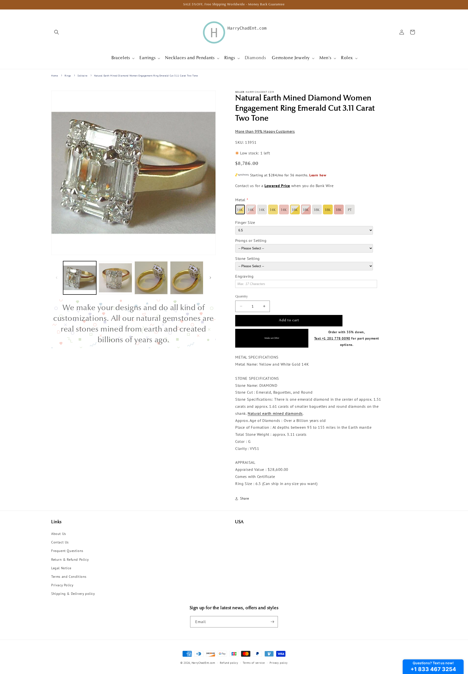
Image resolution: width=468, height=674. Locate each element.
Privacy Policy (62, 585)
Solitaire (82, 75)
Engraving (244, 276)
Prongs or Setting (250, 240)
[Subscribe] (272, 621)
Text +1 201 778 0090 (332, 338)
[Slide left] (56, 277)
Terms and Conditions (69, 576)
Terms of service (254, 663)
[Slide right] (210, 277)
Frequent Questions (67, 551)
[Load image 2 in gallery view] (115, 277)
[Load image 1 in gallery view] (79, 277)
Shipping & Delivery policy (73, 593)
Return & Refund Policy (70, 559)
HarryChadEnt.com (203, 663)
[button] (56, 32)
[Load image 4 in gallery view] (186, 277)
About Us (58, 534)
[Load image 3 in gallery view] (151, 277)
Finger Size (245, 222)
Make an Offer (271, 338)
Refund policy (229, 663)
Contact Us (60, 542)
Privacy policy (279, 663)
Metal (240, 199)
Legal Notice (61, 568)
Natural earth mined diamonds (275, 413)
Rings (68, 75)
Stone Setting (247, 258)
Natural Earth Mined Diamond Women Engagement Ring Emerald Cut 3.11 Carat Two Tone (146, 75)
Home (54, 75)
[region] (133, 323)
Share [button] (244, 498)
